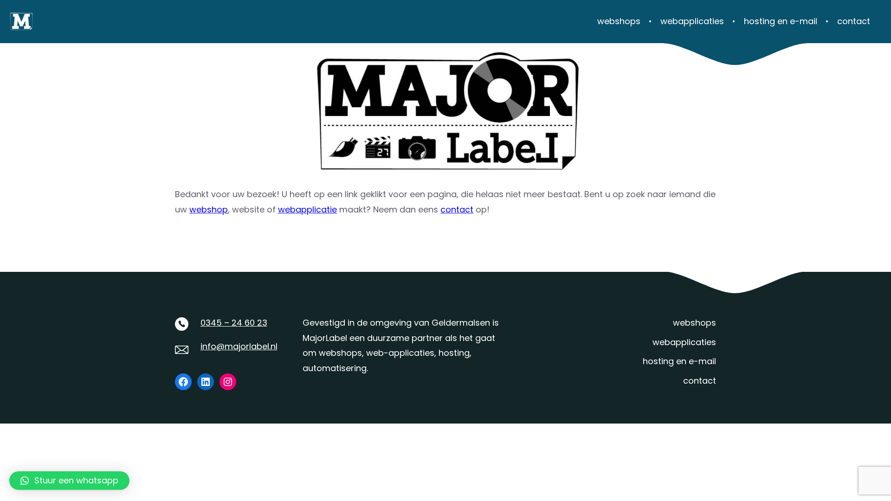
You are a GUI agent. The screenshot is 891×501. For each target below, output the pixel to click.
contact (456, 209)
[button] (69, 480)
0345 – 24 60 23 (233, 322)
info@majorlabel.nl (239, 346)
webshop (208, 209)
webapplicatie (307, 209)
